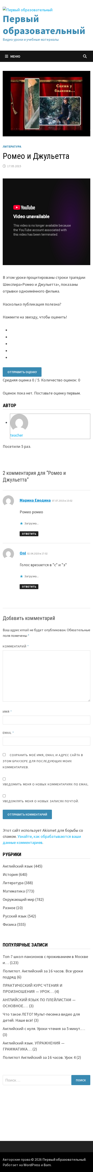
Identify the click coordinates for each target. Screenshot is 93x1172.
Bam (47, 1165)
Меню (15, 56)
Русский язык (15, 916)
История (10, 874)
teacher (16, 435)
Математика (14, 891)
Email (8, 733)
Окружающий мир (18, 899)
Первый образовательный (44, 24)
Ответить (29, 533)
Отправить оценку (22, 372)
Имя (7, 712)
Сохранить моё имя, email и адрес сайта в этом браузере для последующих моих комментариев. (43, 761)
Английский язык (18, 866)
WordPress (31, 1165)
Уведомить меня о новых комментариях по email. (46, 784)
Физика (9, 924)
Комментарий (16, 646)
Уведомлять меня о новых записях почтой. (41, 801)
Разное (9, 907)
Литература (12, 146)
